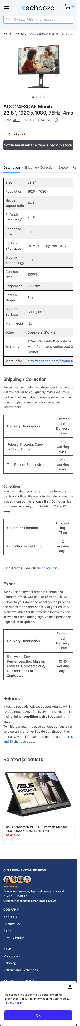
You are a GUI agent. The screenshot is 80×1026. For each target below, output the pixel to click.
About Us (10, 917)
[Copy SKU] (56, 120)
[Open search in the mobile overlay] (38, 20)
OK (38, 1015)
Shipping (9, 963)
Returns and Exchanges (20, 970)
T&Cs (7, 931)
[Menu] (6, 6)
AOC (16, 120)
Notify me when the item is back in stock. (38, 145)
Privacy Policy (13, 1002)
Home (7, 33)
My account (12, 956)
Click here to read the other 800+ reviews (29, 900)
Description (11, 167)
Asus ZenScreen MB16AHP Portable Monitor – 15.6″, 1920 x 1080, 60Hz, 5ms (37, 828)
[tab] (11, 167)
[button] (70, 986)
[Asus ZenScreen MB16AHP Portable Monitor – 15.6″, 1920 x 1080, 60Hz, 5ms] (38, 794)
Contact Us (11, 924)
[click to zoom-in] (40, 66)
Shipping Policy (48, 568)
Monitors (20, 33)
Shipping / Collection (39, 167)
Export (63, 167)
